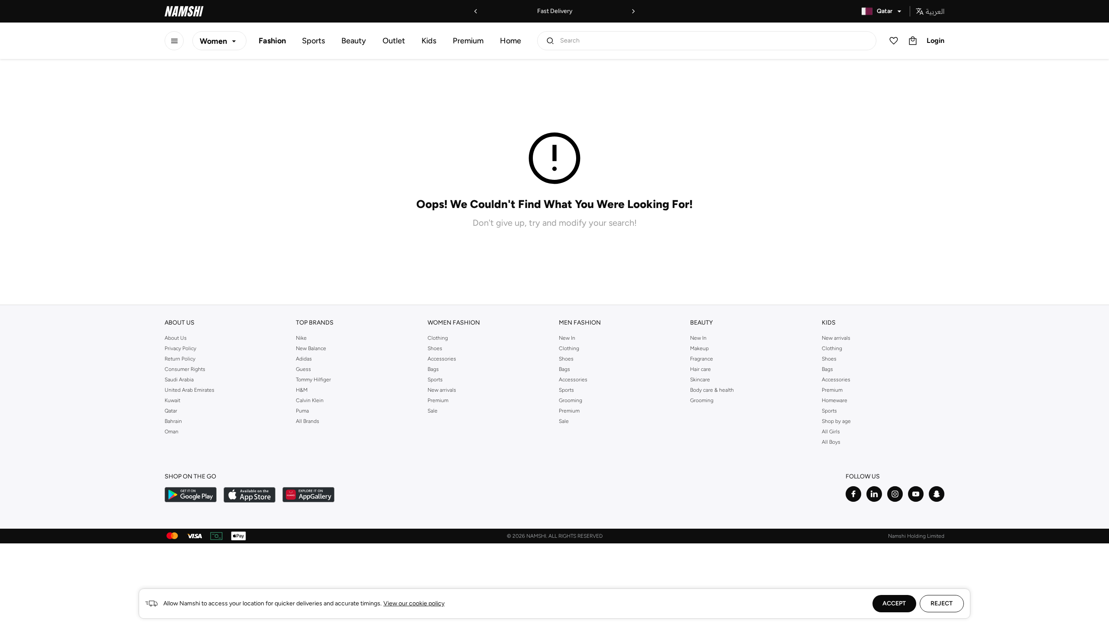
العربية (935, 11)
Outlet (394, 41)
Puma (302, 411)
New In (567, 338)
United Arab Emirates (189, 390)
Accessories (442, 359)
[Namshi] (184, 11)
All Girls (831, 432)
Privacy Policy (180, 348)
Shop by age (836, 421)
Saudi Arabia (179, 380)
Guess (303, 369)
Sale (433, 411)
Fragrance (701, 359)
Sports (313, 41)
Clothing (438, 338)
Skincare (700, 380)
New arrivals (442, 390)
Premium (468, 41)
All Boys (831, 442)
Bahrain (173, 421)
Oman (171, 432)
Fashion (272, 41)
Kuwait (172, 400)
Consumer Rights (185, 369)
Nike (301, 338)
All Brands (307, 421)
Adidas (304, 359)
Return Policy (180, 359)
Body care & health (712, 390)
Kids (429, 41)
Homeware (834, 400)
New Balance (311, 348)
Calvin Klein (310, 400)
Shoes (435, 348)
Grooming (570, 400)
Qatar (171, 411)
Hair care (700, 369)
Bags (433, 369)
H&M (302, 390)
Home (510, 41)
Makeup (699, 348)
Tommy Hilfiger (313, 380)
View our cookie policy (413, 603)
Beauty (353, 41)
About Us (176, 338)
